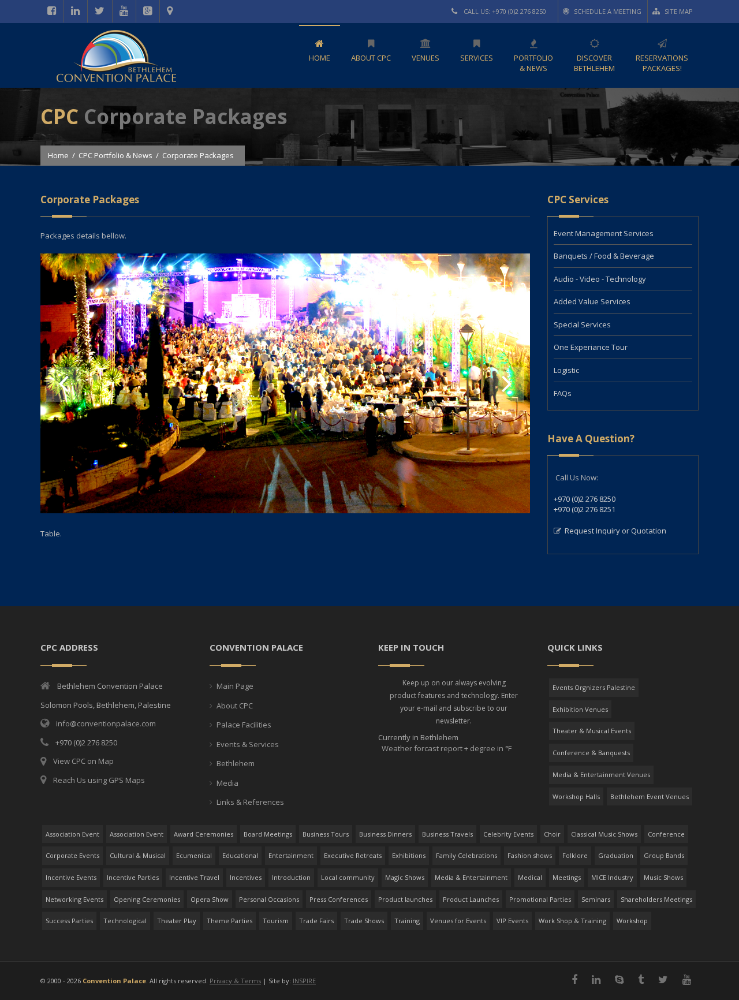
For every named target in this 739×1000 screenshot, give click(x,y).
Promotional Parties (540, 899)
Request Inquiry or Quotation (615, 530)
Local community (348, 877)
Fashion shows (529, 855)
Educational (240, 855)
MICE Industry (612, 877)
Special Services (582, 324)
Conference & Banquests (591, 752)
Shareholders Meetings (656, 899)
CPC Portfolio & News (115, 155)
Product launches (405, 899)
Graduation (615, 855)
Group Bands (664, 855)
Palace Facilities (244, 724)
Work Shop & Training (572, 920)
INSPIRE (304, 980)
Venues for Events (458, 920)
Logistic (566, 370)
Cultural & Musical (138, 855)
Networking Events (74, 899)
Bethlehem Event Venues (649, 796)
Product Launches (471, 899)
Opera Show (210, 899)
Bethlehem (236, 763)
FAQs (563, 393)
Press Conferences (338, 899)
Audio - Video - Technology (600, 279)
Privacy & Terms (235, 980)
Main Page (235, 686)
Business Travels (447, 834)
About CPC (235, 705)
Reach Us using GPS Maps (99, 780)
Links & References (250, 802)
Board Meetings (268, 834)
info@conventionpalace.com (106, 723)
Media (227, 783)
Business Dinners (385, 834)
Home (58, 155)
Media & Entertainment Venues (601, 774)
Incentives (246, 877)
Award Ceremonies (203, 834)
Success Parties (69, 920)
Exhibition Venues (580, 709)
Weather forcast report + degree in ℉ (446, 748)
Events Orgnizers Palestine (594, 687)
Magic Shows (404, 877)
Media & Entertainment (471, 877)
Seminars (595, 899)
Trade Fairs (316, 920)
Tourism (276, 920)
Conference (666, 834)
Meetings (567, 877)
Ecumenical (194, 855)
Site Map (679, 11)
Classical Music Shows (604, 834)
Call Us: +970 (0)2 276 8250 (504, 11)
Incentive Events (71, 877)
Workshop (632, 920)
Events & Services (248, 744)
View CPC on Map (83, 761)
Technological (125, 920)
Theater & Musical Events (592, 730)
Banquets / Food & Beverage (604, 256)
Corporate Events (72, 855)
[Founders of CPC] (285, 510)
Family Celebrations (466, 855)
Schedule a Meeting (607, 11)
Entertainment (290, 855)
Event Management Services (604, 233)
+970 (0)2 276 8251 (584, 509)
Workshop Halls (576, 796)
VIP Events (512, 920)
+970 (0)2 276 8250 (584, 499)
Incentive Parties (133, 877)
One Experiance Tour (591, 347)
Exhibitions (409, 855)
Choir (552, 834)
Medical (530, 877)
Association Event (72, 834)
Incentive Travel (194, 877)
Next (507, 384)
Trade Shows (364, 920)
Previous (63, 384)
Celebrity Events (508, 834)
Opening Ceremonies (147, 899)
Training (407, 920)
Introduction (291, 877)
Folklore (575, 855)
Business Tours (326, 834)
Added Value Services (592, 301)
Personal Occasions (269, 899)
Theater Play (176, 920)
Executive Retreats (353, 855)
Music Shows (663, 877)
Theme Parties (229, 920)
